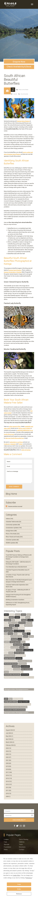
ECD (27, 647)
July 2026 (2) (9, 733)
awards (18, 620)
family (17, 625)
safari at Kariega (25, 450)
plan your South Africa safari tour (14, 438)
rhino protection (18, 699)
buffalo (22, 647)
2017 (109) (9, 772)
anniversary (22, 623)
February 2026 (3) (11, 745)
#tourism (13, 639)
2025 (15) (8, 748)
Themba (24, 620)
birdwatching (22, 663)
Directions (22, 847)
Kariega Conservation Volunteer (13, 272)
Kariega (10, 633)
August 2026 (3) (10, 730)
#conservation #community (12, 674)
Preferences (19, 894)
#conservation (25, 666)
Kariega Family (8, 631)
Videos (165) (9, 518)
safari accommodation (16, 672)
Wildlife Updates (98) (12, 542)
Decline (19, 889)
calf (13, 620)
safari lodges (8, 669)
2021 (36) (8, 760)
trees (21, 625)
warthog (28, 631)
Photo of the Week (23, 89)
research (6, 647)
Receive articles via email (15, 506)
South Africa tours (9, 434)
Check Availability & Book (19, 66)
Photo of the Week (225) (12, 533)
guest (19, 639)
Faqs (5, 842)
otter (5, 623)
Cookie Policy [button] (16, 875)
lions (5, 653)
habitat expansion (15, 642)
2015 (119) (9, 778)
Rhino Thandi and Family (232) (14, 536)
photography (14, 647)
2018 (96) (8, 769)
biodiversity (17, 669)
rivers (15, 633)
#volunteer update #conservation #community (17, 704)
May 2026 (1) (9, 736)
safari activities (18, 644)
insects (15, 94)
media (6, 625)
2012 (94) (8, 787)
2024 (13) (8, 751)
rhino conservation (27, 669)
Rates (6, 849)
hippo (28, 614)
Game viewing (23, 839)
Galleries (21, 842)
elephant (6, 636)
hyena (6, 617)
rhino (20, 633)
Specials (6, 844)
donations (19, 650)
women (31, 636)
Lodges (6, 839)
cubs (28, 633)
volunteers (19, 658)
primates (29, 623)
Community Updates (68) (13, 524)
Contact (21, 849)
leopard (17, 614)
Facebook (7, 444)
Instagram (13, 444)
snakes (11, 617)
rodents (17, 617)
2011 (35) (8, 790)
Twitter (20, 444)
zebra (23, 642)
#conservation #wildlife (24, 661)
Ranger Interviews (9, 658)
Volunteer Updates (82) (12, 539)
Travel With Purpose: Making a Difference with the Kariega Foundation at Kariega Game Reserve (19, 557)
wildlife (11, 653)
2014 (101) (9, 781)
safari (6, 699)
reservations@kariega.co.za (25, 430)
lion (5, 633)
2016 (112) (9, 775)
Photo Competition (9, 650)
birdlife (6, 642)
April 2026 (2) (9, 739)
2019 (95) (8, 766)
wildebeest (7, 620)
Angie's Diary (28, 625)
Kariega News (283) (11, 530)
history (6, 614)
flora (24, 633)
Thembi (15, 628)
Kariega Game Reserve (23, 121)
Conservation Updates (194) (14, 527)
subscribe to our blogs (16, 442)
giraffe (25, 636)
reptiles (12, 625)
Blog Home (11, 493)
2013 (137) (9, 784)
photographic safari (16, 636)
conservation (16, 666)
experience (26, 639)
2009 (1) (8, 796)
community (7, 666)
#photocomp (8, 644)
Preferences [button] (29, 878)
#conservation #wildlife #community (14, 710)
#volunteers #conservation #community (15, 707)
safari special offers (14, 426)
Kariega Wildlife (20, 655)
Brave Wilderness (19, 631)
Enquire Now (19, 61)
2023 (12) (8, 754)
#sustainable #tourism (10, 663)
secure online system (24, 428)
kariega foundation (23, 701)
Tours (21, 844)
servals (28, 617)
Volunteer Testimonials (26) (13, 521)
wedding (21, 628)
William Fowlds (13, 623)
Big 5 (10, 699)
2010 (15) (8, 793)
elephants (26, 644)
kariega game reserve (10, 701)
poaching (7, 639)
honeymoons (8, 628)
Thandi (6, 672)
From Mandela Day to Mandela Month (16, 567)
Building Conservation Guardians (15, 599)
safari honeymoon (9, 655)
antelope (30, 620)
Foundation (7, 847)
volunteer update (19, 653)
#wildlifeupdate (28, 650)
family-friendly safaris (10, 661)
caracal (23, 614)
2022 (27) (8, 757)
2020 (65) (8, 763)
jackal (22, 617)
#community (24, 674)
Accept (19, 884)
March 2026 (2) (10, 742)
